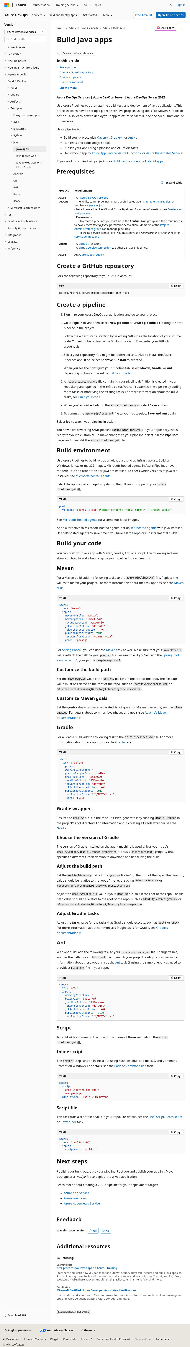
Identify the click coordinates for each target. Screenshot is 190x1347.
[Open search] (171, 5)
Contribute (69, 1339)
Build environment (71, 82)
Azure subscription (90, 254)
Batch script (174, 1117)
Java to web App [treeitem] (26, 156)
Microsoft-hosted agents (93, 476)
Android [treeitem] (18, 174)
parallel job (96, 205)
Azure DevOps (89, 27)
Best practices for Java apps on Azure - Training (87, 1268)
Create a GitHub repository (76, 72)
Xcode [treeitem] (17, 201)
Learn (60, 27)
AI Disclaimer (11, 1339)
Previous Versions (35, 1339)
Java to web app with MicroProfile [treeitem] (29, 165)
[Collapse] (46, 24)
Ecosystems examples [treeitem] (26, 115)
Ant (130, 137)
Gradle (115, 137)
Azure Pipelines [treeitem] (17, 47)
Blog (53, 1339)
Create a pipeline (70, 77)
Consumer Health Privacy (112, 1339)
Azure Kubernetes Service (164, 153)
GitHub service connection (94, 247)
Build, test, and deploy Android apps (138, 161)
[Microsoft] (6, 5)
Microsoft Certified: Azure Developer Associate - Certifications (96, 1290)
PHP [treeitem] (15, 187)
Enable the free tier (158, 201)
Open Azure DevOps (171, 15)
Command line (136, 1066)
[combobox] (25, 32)
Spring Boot (70, 650)
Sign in (181, 5)
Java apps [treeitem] (22, 149)
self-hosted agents (143, 528)
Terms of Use (143, 1339)
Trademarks (163, 1339)
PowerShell (68, 1122)
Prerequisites (68, 67)
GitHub (82, 243)
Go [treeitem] (15, 180)
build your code (119, 373)
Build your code (89, 397)
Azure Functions (129, 153)
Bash (117, 1066)
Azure (72, 27)
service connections (86, 236)
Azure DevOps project (93, 197)
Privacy (85, 1339)
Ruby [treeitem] (16, 194)
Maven (101, 137)
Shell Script (156, 1117)
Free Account (143, 15)
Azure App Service (104, 153)
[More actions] (181, 28)
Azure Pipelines (112, 27)
